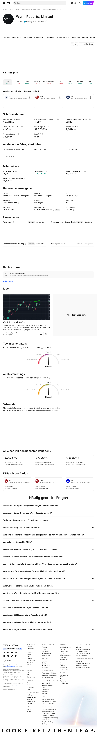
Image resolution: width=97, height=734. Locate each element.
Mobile (29, 709)
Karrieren (45, 691)
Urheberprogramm (65, 655)
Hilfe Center (45, 689)
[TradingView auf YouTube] (12, 652)
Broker (44, 663)
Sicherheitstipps (47, 720)
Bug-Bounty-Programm (49, 722)
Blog (43, 687)
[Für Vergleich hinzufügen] (29, 97)
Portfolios (29, 695)
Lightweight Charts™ (82, 651)
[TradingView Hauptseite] (8, 3)
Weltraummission (47, 685)
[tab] (31, 222)
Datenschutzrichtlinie (48, 713)
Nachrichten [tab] (38, 37)
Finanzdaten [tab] (16, 37)
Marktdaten (45, 651)
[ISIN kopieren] (53, 210)
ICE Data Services (10, 666)
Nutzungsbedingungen (49, 709)
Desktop (29, 711)
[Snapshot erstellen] (72, 44)
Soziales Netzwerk (65, 647)
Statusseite (45, 724)
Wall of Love (63, 649)
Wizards (62, 679)
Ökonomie (30, 683)
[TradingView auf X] (4, 652)
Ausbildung (63, 667)
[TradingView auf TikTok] (12, 656)
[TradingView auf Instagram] (15, 652)
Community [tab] (50, 37)
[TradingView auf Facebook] (8, 652)
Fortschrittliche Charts (83, 653)
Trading (62, 665)
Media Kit (45, 693)
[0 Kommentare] (41, 334)
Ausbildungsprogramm (83, 667)
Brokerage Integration (83, 663)
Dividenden (30, 687)
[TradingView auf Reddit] (15, 656)
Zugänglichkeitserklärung (50, 717)
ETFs (28, 656)
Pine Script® (30, 703)
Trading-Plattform (81, 655)
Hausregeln (63, 657)
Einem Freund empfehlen (64, 652)
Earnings (29, 685)
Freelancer (63, 681)
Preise (44, 649)
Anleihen (29, 658)
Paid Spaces (64, 683)
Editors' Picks (64, 669)
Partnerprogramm (81, 665)
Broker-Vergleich (47, 665)
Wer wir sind (46, 683)
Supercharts (30, 648)
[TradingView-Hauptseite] (10, 645)
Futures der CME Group (49, 673)
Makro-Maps (31, 701)
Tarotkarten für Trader (49, 701)
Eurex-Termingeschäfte (49, 675)
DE (75, 3)
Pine (28, 667)
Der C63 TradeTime (48, 703)
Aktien (29, 654)
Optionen (29, 699)
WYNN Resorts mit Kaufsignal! (15, 322)
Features (44, 647)
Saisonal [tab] (85, 37)
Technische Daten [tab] (62, 37)
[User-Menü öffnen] (80, 3)
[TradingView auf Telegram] (8, 656)
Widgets (78, 647)
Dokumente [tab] (28, 37)
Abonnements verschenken (46, 654)
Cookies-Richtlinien (48, 715)
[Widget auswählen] (76, 44)
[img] (43, 22)
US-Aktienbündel (47, 677)
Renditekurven (31, 697)
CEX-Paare (30, 663)
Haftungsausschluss (48, 711)
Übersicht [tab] (6, 37)
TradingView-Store (48, 699)
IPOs (28, 689)
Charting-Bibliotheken (83, 649)
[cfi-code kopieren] (74, 210)
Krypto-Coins (31, 660)
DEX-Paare (30, 665)
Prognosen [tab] (76, 37)
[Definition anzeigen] (19, 119)
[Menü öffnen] (4, 3)
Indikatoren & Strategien (64, 676)
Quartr (17, 685)
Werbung (79, 661)
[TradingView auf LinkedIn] (4, 656)
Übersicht (45, 661)
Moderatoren (64, 659)
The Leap (45, 667)
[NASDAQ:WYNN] (5, 318)
